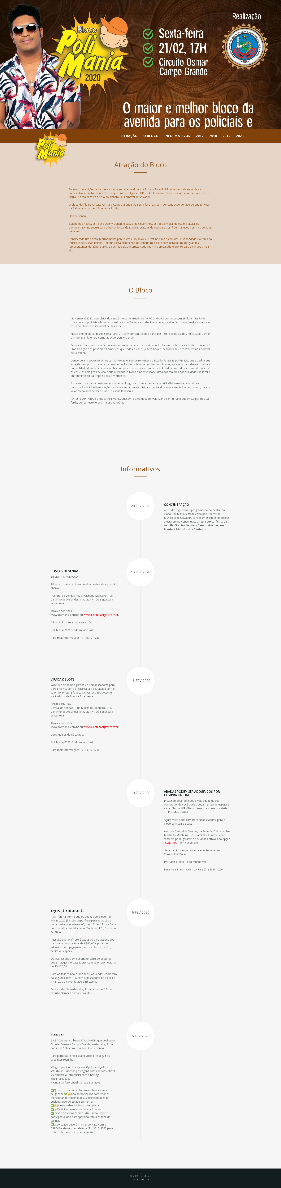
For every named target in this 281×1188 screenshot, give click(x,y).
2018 (213, 136)
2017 (200, 136)
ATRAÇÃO (129, 136)
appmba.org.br (140, 1179)
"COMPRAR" (171, 842)
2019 (226, 136)
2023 (240, 136)
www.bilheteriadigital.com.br (101, 615)
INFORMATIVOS (177, 136)
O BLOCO (151, 136)
